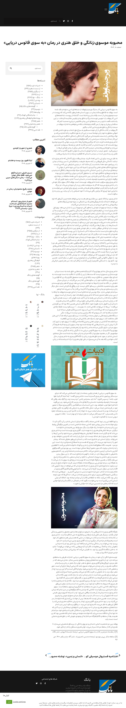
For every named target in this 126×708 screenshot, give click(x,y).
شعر (38, 121)
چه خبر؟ (37, 100)
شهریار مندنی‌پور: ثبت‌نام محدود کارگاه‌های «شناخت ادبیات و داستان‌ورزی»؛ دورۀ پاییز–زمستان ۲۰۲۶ (20, 205)
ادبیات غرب (35, 85)
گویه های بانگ (29, 127)
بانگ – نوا (36, 97)
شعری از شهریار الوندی (22, 148)
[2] (110, 460)
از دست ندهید (34, 88)
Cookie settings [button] (19, 702)
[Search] (11, 68)
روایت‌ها (37, 112)
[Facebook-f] (72, 21)
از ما (38, 94)
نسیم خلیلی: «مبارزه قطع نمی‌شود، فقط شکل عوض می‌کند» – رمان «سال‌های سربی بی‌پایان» (19, 176)
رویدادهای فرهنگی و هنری (30, 118)
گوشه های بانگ (29, 106)
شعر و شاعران (34, 124)
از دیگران (36, 91)
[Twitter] (64, 21)
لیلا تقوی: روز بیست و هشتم (20, 160)
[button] (106, 9)
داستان (37, 103)
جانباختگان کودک (28, 115)
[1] (64, 246)
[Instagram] (68, 21)
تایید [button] (9, 702)
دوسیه (37, 109)
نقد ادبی (37, 130)
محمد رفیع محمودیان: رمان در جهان (19, 190)
